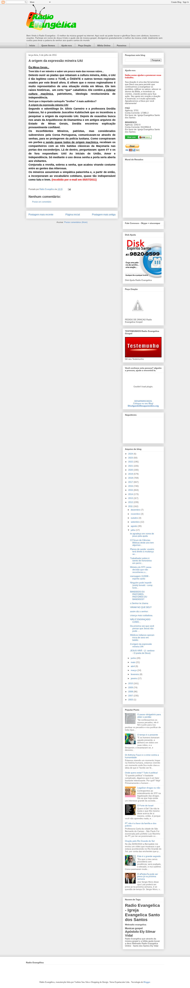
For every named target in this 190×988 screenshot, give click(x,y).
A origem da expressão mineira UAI (141, 645)
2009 (131, 687)
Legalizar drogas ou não (148, 788)
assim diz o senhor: (139, 611)
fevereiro (135, 674)
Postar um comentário (41, 202)
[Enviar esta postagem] (69, 189)
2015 (131, 490)
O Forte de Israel (145, 805)
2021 (131, 466)
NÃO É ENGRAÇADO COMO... (140, 620)
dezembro (136, 510)
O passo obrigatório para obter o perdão (149, 715)
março (134, 670)
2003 (131, 699)
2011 (130, 506)
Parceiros (121, 45)
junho (134, 658)
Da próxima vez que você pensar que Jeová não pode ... (142, 628)
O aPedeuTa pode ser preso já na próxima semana (147, 876)
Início (32, 45)
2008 (131, 691)
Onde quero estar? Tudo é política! (141, 772)
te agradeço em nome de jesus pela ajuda (142, 534)
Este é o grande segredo (149, 856)
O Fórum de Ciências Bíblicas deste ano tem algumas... (142, 542)
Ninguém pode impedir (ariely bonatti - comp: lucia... (141, 585)
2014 (131, 494)
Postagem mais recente (40, 214)
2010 (131, 683)
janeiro (134, 678)
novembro (136, 514)
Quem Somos (48, 45)
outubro (135, 518)
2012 (131, 502)
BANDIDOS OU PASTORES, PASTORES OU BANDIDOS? (138, 595)
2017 (131, 482)
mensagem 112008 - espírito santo (140, 577)
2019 (131, 474)
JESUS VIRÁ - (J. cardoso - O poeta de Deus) (142, 651)
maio (133, 662)
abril (133, 666)
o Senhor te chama (139, 603)
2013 (131, 498)
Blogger (147, 982)
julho (133, 530)
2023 (131, 458)
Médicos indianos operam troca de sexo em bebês (142, 637)
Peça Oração (84, 45)
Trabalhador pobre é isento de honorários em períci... (141, 560)
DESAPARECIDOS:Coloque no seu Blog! (143, 402)
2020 (131, 470)
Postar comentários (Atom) (75, 222)
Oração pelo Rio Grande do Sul (140, 841)
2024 (131, 453)
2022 (131, 462)
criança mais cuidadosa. (141, 615)
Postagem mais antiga (103, 214)
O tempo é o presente (147, 735)
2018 (131, 478)
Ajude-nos (66, 45)
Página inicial (72, 214)
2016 (131, 486)
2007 (131, 695)
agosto (134, 526)
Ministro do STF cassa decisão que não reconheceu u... (140, 569)
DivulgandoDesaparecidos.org (143, 406)
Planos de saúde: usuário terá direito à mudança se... (142, 551)
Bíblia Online (103, 45)
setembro (135, 522)
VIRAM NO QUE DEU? (141, 607)
